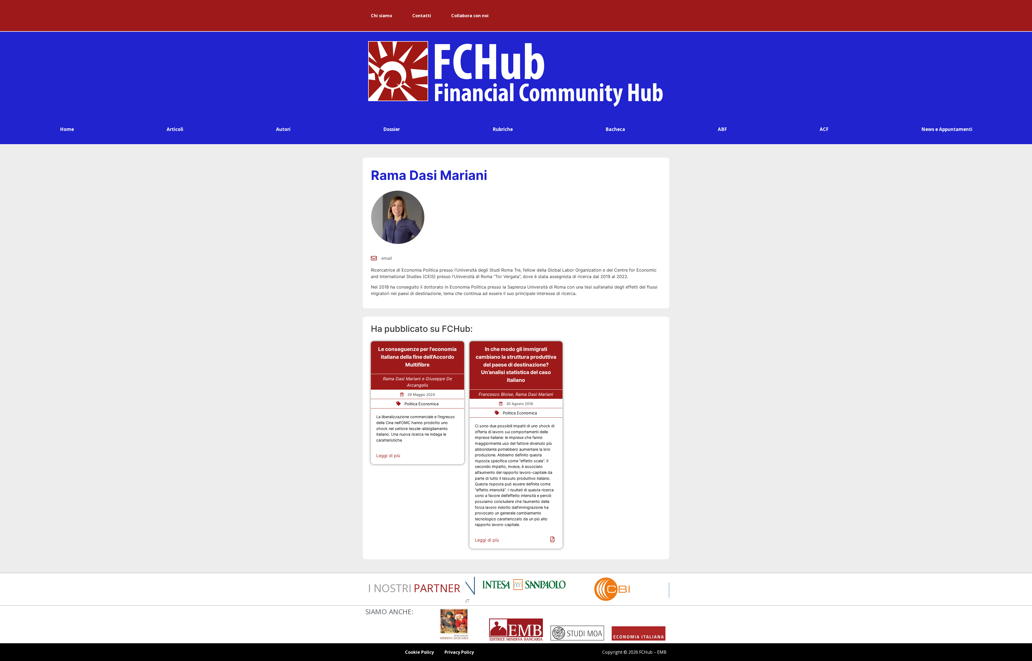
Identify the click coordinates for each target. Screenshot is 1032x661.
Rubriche (503, 129)
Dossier (391, 129)
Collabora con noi (470, 16)
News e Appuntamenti (946, 129)
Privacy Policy (459, 652)
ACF (824, 129)
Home (67, 129)
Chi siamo (381, 16)
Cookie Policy (419, 652)
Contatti (421, 16)
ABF (722, 129)
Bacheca (615, 129)
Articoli (175, 129)
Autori (283, 129)
